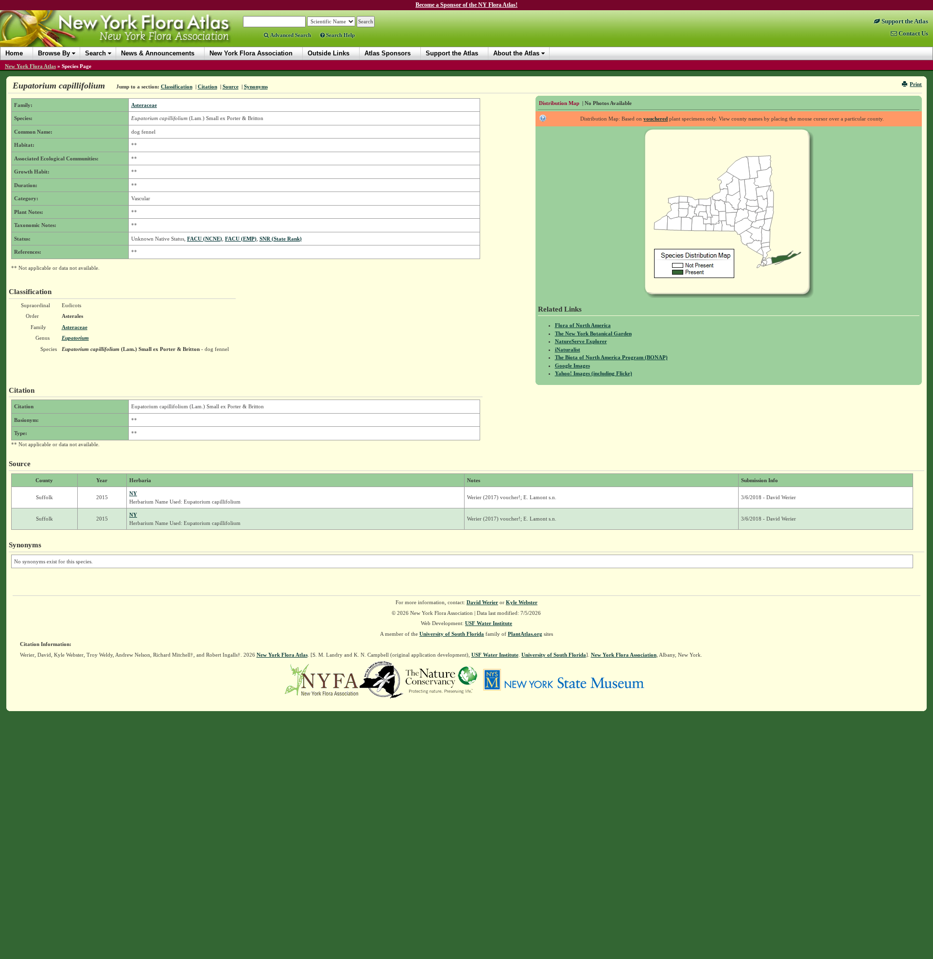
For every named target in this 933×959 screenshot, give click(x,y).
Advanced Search (290, 35)
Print (916, 84)
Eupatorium (75, 338)
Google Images (572, 365)
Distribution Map (559, 103)
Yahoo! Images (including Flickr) (593, 373)
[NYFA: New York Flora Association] (321, 679)
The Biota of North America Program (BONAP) (611, 357)
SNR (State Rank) (280, 239)
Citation (207, 86)
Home (14, 53)
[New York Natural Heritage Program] (381, 679)
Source (231, 86)
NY (133, 493)
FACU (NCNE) (204, 239)
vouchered (655, 119)
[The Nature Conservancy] (441, 679)
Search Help (340, 35)
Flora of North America (583, 325)
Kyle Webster (521, 602)
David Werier (482, 602)
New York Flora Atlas (30, 66)
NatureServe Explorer (581, 341)
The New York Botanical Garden (593, 333)
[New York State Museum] (563, 679)
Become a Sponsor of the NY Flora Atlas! (466, 4)
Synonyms (256, 86)
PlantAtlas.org (525, 634)
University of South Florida (451, 634)
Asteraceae (144, 105)
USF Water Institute (488, 623)
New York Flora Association (128, 36)
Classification (176, 86)
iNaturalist (567, 349)
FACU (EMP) (241, 239)
